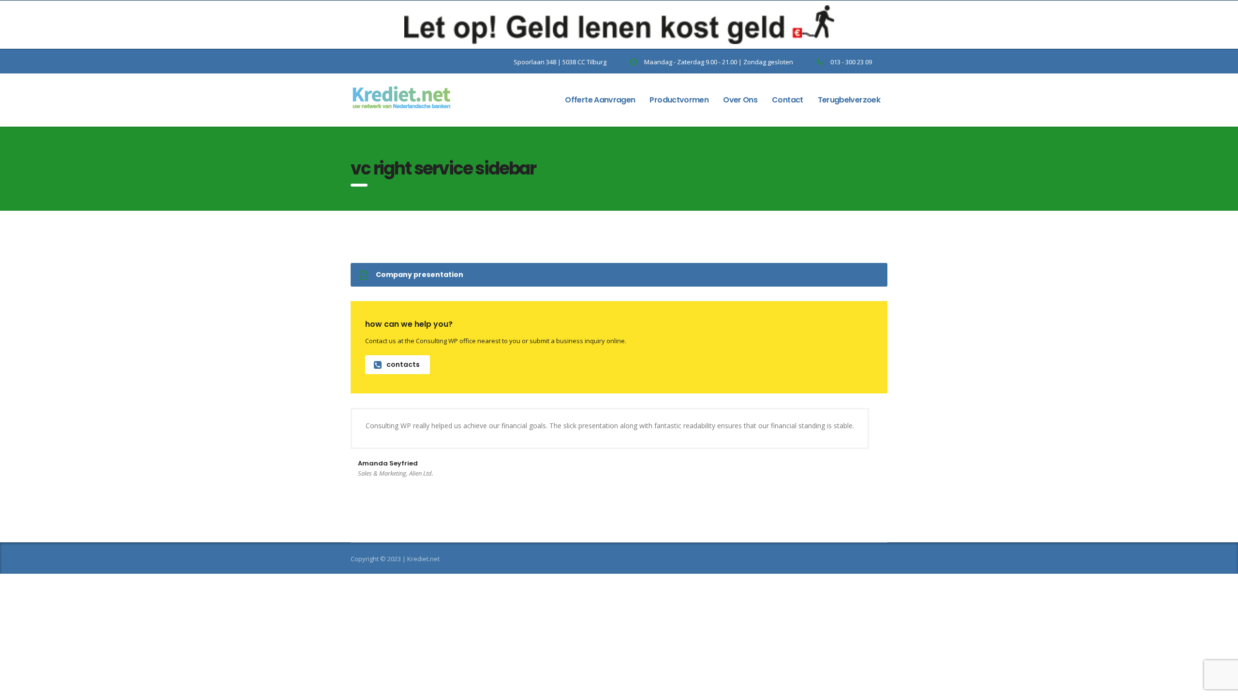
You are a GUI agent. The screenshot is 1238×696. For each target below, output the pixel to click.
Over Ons (740, 99)
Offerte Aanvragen (600, 99)
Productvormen (678, 99)
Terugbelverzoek (849, 99)
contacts (403, 364)
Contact (787, 99)
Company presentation (419, 274)
